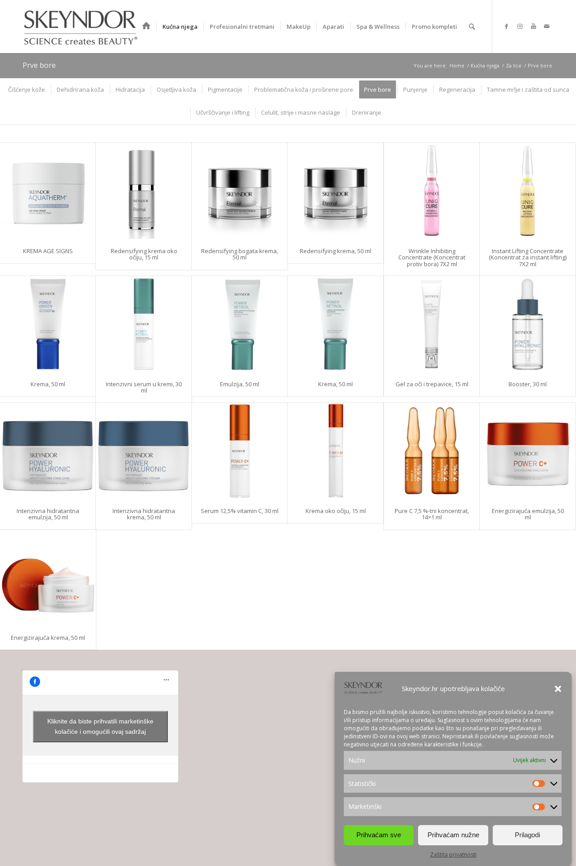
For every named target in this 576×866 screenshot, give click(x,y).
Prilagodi (527, 835)
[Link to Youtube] (533, 26)
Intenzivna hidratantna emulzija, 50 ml (48, 514)
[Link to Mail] (547, 26)
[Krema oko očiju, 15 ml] (335, 451)
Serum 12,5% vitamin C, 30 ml (240, 511)
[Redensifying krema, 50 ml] (335, 191)
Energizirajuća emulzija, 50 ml (528, 514)
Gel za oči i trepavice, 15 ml (432, 384)
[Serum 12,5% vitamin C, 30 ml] (240, 451)
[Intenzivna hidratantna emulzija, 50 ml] (48, 451)
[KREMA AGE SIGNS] (48, 191)
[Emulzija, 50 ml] (240, 324)
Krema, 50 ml (48, 384)
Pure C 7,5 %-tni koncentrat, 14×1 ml (432, 514)
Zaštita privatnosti (453, 854)
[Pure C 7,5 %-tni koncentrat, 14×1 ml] (432, 451)
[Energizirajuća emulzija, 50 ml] (528, 451)
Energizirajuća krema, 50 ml (48, 638)
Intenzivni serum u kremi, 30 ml (144, 387)
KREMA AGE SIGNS (48, 251)
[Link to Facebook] (506, 26)
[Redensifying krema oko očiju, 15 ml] (144, 191)
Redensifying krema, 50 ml (335, 251)
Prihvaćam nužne (453, 835)
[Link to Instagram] (519, 26)
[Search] (472, 26)
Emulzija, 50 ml (239, 384)
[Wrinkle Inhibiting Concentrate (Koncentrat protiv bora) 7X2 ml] (432, 191)
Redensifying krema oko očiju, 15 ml (144, 254)
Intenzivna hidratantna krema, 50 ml (143, 514)
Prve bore (39, 65)
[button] (558, 688)
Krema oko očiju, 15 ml (336, 511)
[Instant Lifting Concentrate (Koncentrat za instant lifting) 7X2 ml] (528, 191)
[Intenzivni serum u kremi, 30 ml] (144, 324)
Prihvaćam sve (378, 835)
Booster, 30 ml (527, 384)
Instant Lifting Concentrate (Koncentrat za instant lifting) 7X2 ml (528, 257)
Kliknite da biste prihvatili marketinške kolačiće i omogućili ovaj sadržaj (100, 726)
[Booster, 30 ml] (528, 324)
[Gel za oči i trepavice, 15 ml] (432, 324)
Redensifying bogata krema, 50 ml (239, 254)
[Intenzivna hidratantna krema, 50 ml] (144, 451)
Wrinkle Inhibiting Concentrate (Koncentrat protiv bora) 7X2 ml (431, 257)
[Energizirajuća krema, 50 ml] (48, 577)
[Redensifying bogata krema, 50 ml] (240, 191)
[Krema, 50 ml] (48, 324)
